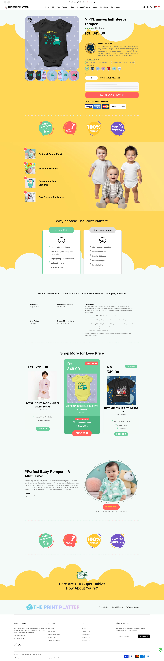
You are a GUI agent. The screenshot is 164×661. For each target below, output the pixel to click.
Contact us (51, 631)
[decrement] (87, 78)
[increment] (96, 78)
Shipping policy (51, 658)
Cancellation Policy (54, 634)
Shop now (97, 2)
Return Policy (86, 634)
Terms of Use (86, 640)
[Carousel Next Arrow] (76, 75)
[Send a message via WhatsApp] (160, 649)
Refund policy (18, 658)
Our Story (51, 628)
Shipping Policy (86, 637)
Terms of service (40, 658)
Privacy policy (28, 658)
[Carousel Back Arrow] (28, 75)
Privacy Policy (86, 631)
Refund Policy (52, 637)
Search (84, 628)
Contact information (64, 658)
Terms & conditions (54, 640)
